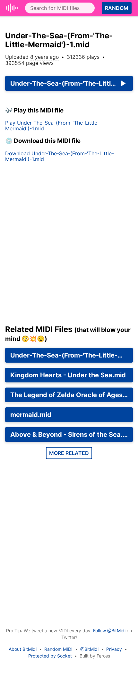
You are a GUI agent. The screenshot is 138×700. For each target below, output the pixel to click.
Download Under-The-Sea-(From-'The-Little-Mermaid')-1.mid (59, 156)
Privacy (114, 649)
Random (116, 8)
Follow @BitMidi (109, 630)
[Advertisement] (69, 246)
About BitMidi (23, 649)
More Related (69, 453)
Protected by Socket (50, 655)
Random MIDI (58, 649)
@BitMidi (89, 649)
